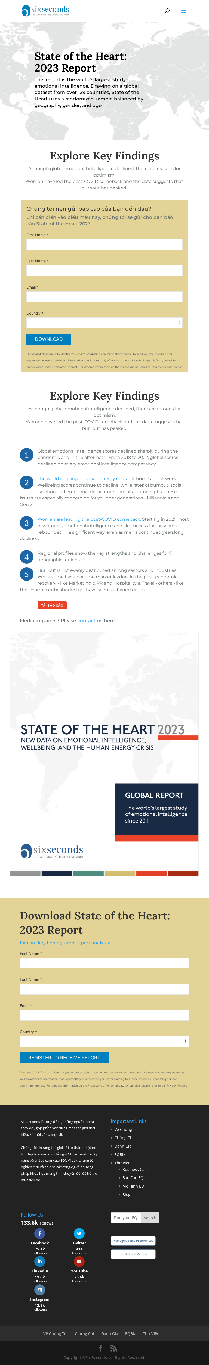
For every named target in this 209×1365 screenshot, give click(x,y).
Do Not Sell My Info (133, 1254)
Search (150, 1217)
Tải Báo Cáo (52, 605)
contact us (90, 620)
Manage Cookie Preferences (133, 1240)
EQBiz (120, 1154)
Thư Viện (123, 1162)
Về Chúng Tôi (127, 1129)
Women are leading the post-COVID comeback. (89, 519)
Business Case (135, 1169)
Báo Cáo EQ (132, 1177)
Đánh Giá (123, 1146)
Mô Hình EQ (133, 1186)
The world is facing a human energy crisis (82, 478)
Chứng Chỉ (124, 1137)
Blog (126, 1194)
